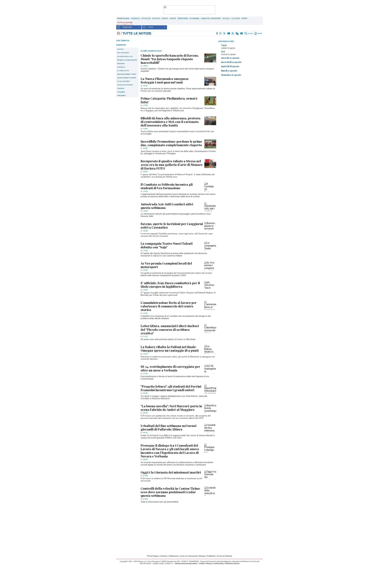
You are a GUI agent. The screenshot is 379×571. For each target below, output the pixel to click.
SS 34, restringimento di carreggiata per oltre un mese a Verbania (170, 368)
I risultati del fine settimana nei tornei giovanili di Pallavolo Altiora (168, 427)
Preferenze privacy (232, 563)
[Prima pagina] (118, 33)
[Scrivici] (241, 33)
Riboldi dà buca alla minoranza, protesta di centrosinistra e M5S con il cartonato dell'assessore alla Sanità (170, 121)
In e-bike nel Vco (123, 70)
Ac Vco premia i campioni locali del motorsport (166, 265)
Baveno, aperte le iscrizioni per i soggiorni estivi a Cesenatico (172, 225)
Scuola (226, 18)
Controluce (121, 67)
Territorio (182, 18)
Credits (202, 563)
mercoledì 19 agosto (231, 62)
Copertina (120, 88)
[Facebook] (217, 33)
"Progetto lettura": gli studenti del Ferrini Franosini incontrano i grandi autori (171, 388)
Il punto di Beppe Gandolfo (126, 78)
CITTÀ (150, 27)
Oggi (224, 45)
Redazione (173, 556)
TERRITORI (127, 27)
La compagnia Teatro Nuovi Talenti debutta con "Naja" (166, 245)
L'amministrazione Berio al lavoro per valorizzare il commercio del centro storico (169, 306)
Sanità (173, 18)
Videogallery (121, 95)
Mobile (259, 33)
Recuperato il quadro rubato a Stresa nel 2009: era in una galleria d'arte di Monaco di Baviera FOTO (171, 164)
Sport (244, 18)
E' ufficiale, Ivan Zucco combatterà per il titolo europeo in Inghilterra (170, 284)
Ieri (223, 51)
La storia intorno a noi (125, 56)
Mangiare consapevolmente (127, 60)
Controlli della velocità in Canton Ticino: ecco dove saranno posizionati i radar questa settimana (170, 491)
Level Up (120, 49)
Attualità (146, 18)
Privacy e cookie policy (215, 563)
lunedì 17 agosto (229, 70)
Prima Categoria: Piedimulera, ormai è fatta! (169, 100)
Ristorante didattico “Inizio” (126, 74)
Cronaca (135, 18)
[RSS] (233, 33)
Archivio (250, 33)
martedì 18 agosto (230, 66)
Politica (156, 18)
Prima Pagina (123, 18)
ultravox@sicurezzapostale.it (186, 563)
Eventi (165, 18)
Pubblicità (211, 556)
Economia (194, 18)
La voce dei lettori (123, 81)
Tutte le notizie (125, 23)
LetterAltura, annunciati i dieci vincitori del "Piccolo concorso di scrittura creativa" (170, 329)
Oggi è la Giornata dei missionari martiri (171, 472)
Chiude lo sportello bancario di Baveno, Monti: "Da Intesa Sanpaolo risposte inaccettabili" (170, 58)
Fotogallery (121, 92)
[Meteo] (237, 33)
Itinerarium (121, 63)
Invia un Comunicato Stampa (192, 556)
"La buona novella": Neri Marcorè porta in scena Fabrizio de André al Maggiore (171, 408)
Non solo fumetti (123, 53)
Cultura (235, 18)
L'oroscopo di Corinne (125, 85)
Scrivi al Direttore (224, 556)
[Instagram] (220, 33)
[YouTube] (228, 33)
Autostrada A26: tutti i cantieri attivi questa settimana (167, 206)
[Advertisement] (240, 99)
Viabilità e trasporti (211, 18)
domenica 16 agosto (231, 74)
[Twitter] (224, 33)
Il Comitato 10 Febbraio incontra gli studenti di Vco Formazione (167, 186)
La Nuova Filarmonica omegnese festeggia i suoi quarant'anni (165, 80)
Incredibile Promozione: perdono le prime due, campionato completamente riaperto (171, 143)
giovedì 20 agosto (230, 57)
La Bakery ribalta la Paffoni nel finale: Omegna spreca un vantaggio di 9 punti (170, 348)
